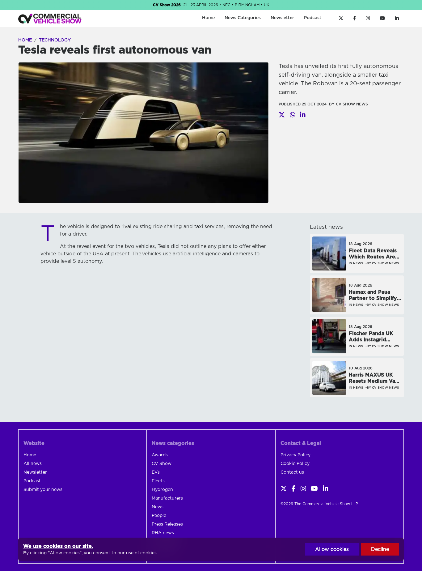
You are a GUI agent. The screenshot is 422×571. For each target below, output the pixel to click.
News (157, 507)
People (159, 515)
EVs (156, 472)
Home (208, 18)
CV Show (161, 464)
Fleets (158, 481)
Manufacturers (167, 498)
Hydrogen (162, 490)
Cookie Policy (295, 464)
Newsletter (282, 18)
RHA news (163, 533)
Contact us (292, 472)
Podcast (312, 18)
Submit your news (42, 490)
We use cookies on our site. (58, 546)
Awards (160, 455)
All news (32, 464)
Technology (55, 40)
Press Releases (167, 524)
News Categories (243, 18)
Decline (380, 549)
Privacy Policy (295, 455)
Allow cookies (332, 549)
